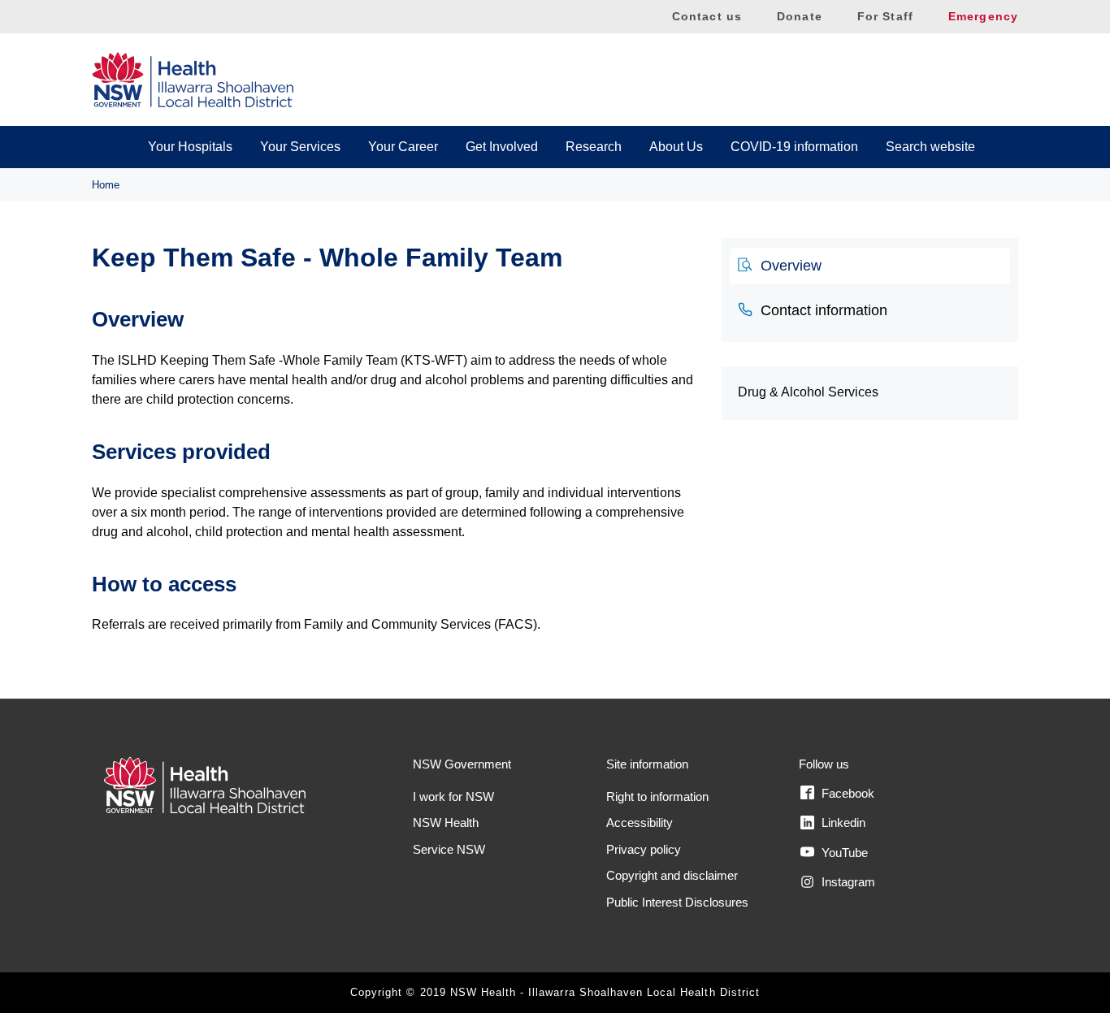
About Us (676, 147)
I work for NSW (453, 796)
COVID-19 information (794, 147)
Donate (799, 16)
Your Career (403, 147)
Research (594, 147)
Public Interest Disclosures (677, 902)
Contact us (707, 16)
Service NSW (449, 849)
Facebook (846, 793)
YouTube (843, 852)
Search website (930, 147)
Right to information (657, 796)
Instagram (846, 882)
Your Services (300, 147)
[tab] (870, 266)
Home (105, 185)
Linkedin (841, 822)
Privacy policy (643, 849)
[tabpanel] (394, 472)
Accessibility (639, 822)
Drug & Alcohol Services (808, 392)
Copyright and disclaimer (672, 875)
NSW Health (446, 822)
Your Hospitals (190, 147)
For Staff (885, 16)
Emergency (983, 16)
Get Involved (502, 147)
